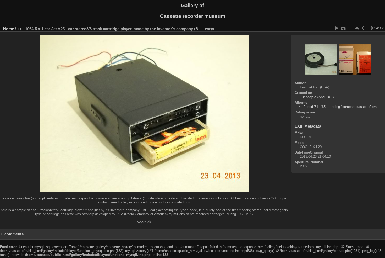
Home (8, 29)
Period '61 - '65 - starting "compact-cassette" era (340, 107)
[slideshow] (336, 28)
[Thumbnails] (357, 28)
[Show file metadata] (343, 28)
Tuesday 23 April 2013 (317, 97)
